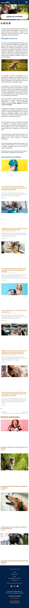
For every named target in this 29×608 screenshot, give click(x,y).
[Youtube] (17, 586)
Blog (14, 576)
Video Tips (14, 580)
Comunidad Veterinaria (14, 578)
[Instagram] (14, 586)
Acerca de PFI (14, 574)
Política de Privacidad (14, 596)
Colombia (3, 409)
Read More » (3, 197)
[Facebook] (11, 586)
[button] (26, 2)
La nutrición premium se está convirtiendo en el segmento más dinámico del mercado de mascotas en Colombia (13, 394)
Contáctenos (14, 598)
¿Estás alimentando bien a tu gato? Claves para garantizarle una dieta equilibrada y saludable (13, 270)
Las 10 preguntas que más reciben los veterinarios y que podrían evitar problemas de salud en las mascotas (14, 188)
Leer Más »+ (3, 450)
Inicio (14, 572)
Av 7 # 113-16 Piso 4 (15, 601)
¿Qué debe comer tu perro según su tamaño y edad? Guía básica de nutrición (14, 229)
